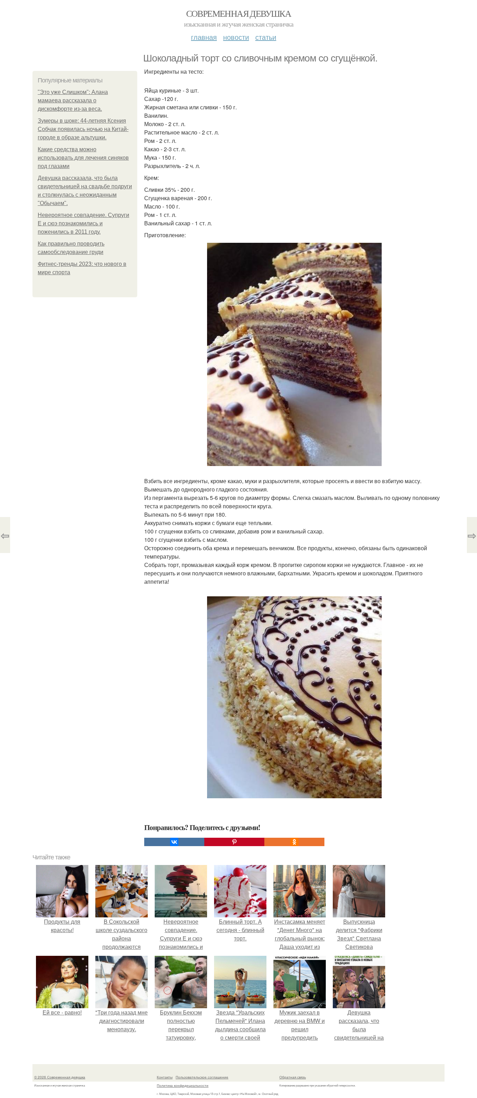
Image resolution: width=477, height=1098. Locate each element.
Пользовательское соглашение (202, 1077)
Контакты (165, 1077)
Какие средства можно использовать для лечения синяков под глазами (83, 157)
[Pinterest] (234, 842)
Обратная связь (292, 1077)
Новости (236, 37)
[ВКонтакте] (174, 842)
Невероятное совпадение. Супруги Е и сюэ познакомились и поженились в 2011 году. (83, 223)
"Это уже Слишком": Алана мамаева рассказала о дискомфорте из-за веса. (73, 100)
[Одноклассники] (294, 842)
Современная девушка (238, 13)
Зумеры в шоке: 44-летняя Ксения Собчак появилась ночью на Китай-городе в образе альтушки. (83, 129)
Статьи (265, 37)
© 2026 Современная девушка (59, 1077)
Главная (204, 37)
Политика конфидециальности (182, 1085)
